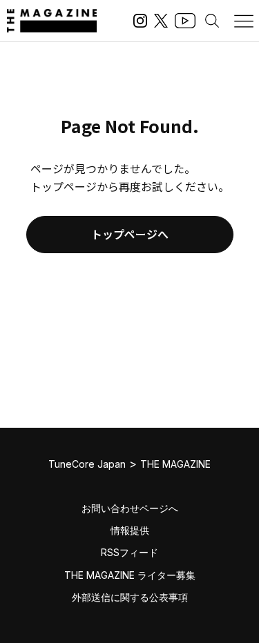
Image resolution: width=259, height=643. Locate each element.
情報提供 (130, 530)
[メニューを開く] (244, 21)
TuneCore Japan (87, 464)
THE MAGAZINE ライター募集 (129, 575)
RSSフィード (129, 552)
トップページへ (130, 234)
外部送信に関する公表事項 (130, 597)
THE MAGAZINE (175, 464)
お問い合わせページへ (129, 508)
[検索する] (212, 20)
